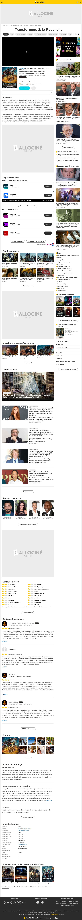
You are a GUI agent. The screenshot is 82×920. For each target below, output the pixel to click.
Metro (36, 591)
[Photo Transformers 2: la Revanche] (10, 745)
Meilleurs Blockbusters (64, 270)
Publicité (25, 910)
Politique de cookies (40, 910)
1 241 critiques (19, 704)
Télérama (37, 598)
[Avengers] (48, 874)
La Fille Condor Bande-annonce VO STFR (68, 304)
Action (38, 68)
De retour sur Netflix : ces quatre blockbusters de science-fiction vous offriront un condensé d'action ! (27, 396)
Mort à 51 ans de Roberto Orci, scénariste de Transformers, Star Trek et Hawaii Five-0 (40, 473)
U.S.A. (19, 826)
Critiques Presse (11, 582)
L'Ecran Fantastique (14, 602)
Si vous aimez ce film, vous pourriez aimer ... (24, 864)
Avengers (48, 883)
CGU (30, 910)
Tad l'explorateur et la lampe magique (65, 361)
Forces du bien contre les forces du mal (68, 277)
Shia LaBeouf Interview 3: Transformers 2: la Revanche (9, 356)
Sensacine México (65, 905)
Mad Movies (38, 604)
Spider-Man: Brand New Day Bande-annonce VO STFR (68, 315)
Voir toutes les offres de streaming (28, 205)
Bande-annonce (69, 334)
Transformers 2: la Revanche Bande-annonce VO (45, 264)
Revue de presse (34, 608)
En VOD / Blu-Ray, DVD (10, 209)
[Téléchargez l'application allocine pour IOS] (38, 902)
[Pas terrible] (5, 595)
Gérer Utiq (46, 912)
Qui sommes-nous (11, 910)
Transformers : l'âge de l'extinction (38, 883)
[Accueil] (39, 2)
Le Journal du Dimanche (42, 589)
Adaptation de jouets (63, 262)
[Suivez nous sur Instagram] (15, 902)
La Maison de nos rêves (62, 341)
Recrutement (19, 910)
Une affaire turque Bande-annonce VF (60, 315)
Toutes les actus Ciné (68, 147)
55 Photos (28, 758)
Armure (60, 264)
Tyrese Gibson (47, 517)
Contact (4, 910)
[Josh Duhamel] (34, 508)
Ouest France (13, 591)
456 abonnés (12, 704)
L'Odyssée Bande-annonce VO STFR (76, 315)
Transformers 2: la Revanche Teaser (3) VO (45, 279)
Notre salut (59, 352)
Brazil (10, 598)
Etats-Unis (61, 284)
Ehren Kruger (33, 71)
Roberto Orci (41, 71)
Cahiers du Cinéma (40, 600)
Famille (60, 288)
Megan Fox (32, 73)
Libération (12, 589)
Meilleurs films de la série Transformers (68, 255)
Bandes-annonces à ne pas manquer (68, 320)
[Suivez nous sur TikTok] (19, 902)
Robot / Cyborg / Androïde (65, 273)
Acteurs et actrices (12, 498)
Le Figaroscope (39, 587)
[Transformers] (21, 874)
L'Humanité (38, 584)
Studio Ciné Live (39, 593)
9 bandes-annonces (27, 285)
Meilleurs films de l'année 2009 (25, 886)
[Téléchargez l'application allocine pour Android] (43, 902)
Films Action (19, 25)
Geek (60, 281)
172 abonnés (12, 676)
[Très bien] (5, 584)
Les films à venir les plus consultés (68, 369)
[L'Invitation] (60, 333)
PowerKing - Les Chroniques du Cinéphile (21, 623)
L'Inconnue (59, 358)
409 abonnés (12, 625)
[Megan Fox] (21, 508)
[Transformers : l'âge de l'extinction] (34, 874)
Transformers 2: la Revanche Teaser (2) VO (9, 279)
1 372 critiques (19, 625)
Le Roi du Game (60, 364)
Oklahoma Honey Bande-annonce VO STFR (60, 304)
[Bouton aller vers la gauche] (76, 34)
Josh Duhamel (40, 73)
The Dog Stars (59, 344)
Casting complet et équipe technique (28, 524)
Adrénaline (61, 290)
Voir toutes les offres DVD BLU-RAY (36, 241)
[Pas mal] (5, 586)
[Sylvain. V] (4, 675)
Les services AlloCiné (38, 912)
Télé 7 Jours (12, 593)
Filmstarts (59, 901)
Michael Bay (23, 71)
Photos (6, 735)
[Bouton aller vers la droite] (78, 34)
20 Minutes (12, 595)
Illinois (60, 257)
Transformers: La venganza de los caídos (67, 161)
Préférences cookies (50, 910)
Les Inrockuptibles (14, 587)
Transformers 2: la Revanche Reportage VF (27, 356)
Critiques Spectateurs (13, 619)
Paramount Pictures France (24, 828)
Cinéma (7, 25)
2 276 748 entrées (22, 844)
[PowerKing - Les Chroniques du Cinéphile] (4, 624)
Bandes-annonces (11, 251)
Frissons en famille (63, 266)
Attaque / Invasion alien (64, 268)
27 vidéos (28, 363)
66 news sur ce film (27, 491)
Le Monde (38, 602)
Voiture (60, 275)
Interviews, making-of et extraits (18, 343)
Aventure (42, 68)
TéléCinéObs (38, 595)
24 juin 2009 (22, 68)
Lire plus (4, 641)
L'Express (12, 604)
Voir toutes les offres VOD (17, 241)
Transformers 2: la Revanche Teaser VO (9, 264)
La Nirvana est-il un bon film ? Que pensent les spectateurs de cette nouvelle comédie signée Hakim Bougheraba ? (68, 78)
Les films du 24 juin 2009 (44, 355)
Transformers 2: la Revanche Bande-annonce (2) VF (27, 279)
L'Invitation (67, 328)
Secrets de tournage (12, 764)
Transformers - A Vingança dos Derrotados (68, 155)
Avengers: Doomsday (61, 347)
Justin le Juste (59, 355)
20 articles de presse (28, 612)
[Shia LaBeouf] (8, 508)
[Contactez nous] (24, 902)
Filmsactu (12, 584)
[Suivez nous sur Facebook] (6, 902)
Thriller (25, 69)
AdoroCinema (72, 903)
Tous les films (13, 25)
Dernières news (10, 369)
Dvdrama (11, 600)
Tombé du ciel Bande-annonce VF (76, 304)
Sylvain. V (12, 674)
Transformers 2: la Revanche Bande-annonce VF (27, 264)
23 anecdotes (21, 842)
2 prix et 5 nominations (23, 830)
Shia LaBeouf (25, 73)
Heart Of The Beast (60, 350)
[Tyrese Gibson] (48, 508)
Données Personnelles (61, 910)
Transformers (21, 883)
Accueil (4, 25)
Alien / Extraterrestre (63, 279)
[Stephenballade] (4, 703)
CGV (33, 910)
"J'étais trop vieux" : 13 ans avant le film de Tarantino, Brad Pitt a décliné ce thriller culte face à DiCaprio (67, 98)
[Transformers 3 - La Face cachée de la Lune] (8, 874)
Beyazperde (59, 903)
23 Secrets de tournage (28, 817)
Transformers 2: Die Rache (66, 158)
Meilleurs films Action (38, 886)
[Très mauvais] (31, 600)
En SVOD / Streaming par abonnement (15, 180)
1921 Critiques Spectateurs (28, 728)
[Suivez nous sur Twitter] (10, 902)
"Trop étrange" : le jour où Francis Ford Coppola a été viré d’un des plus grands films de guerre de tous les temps (67, 140)
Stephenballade (13, 702)
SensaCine (71, 901)
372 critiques (19, 676)
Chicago (60, 260)
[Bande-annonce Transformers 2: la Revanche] (9, 77)
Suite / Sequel (62, 286)
